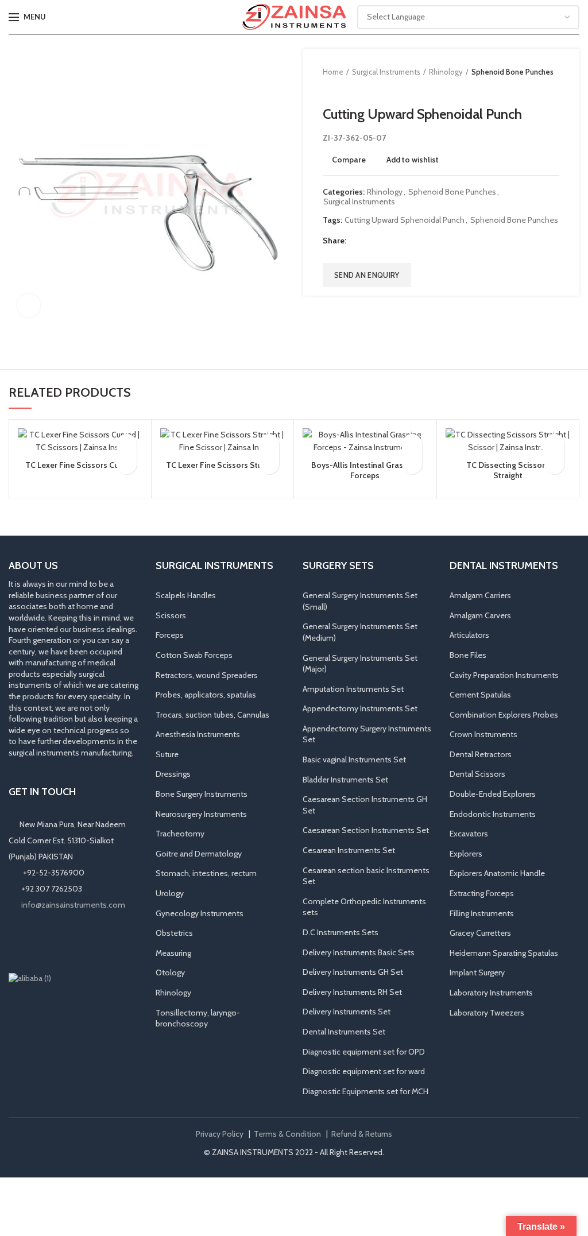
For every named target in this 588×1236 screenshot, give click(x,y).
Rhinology (446, 71)
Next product (351, 89)
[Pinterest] (385, 241)
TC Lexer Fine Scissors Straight (222, 465)
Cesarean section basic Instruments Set (366, 876)
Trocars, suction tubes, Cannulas (212, 715)
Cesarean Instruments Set (349, 850)
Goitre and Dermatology (199, 853)
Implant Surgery (477, 972)
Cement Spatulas (480, 694)
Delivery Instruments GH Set (353, 972)
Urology (170, 893)
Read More (127, 464)
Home (333, 71)
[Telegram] (414, 241)
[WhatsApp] (65, 941)
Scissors (171, 615)
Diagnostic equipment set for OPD (364, 1052)
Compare (349, 160)
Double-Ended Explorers (493, 794)
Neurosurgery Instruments (201, 814)
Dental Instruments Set (344, 1031)
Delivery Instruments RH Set (352, 992)
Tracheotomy (180, 833)
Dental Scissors (477, 774)
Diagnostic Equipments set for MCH (365, 1091)
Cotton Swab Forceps (194, 655)
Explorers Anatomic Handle (497, 873)
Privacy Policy (219, 1134)
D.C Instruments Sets (340, 932)
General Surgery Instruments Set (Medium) (360, 632)
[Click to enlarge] (28, 305)
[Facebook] (356, 241)
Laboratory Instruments (491, 992)
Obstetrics (174, 933)
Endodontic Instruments (493, 814)
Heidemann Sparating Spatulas (504, 953)
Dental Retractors (481, 754)
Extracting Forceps (482, 893)
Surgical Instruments (386, 71)
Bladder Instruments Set (345, 779)
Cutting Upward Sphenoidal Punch (405, 220)
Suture (167, 754)
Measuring (173, 953)
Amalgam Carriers (480, 595)
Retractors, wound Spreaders (207, 675)
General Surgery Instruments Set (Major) (360, 664)
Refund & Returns (361, 1134)
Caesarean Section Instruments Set (366, 830)
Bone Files (468, 655)
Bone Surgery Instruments (201, 794)
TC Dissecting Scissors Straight (507, 470)
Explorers (466, 853)
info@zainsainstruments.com (73, 905)
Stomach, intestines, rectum (206, 873)
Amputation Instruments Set (353, 689)
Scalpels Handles (186, 595)
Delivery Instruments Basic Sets (359, 952)
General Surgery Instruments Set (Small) (360, 601)
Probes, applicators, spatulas (206, 694)
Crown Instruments (483, 734)
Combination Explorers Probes (504, 715)
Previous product (328, 89)
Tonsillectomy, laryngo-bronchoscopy (198, 1018)
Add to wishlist (412, 160)
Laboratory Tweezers (487, 1013)
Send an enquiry (367, 275)
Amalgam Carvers (480, 615)
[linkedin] (399, 241)
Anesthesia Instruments (198, 734)
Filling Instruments (482, 913)
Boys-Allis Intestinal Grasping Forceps (365, 470)
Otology (170, 972)
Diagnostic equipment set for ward (364, 1071)
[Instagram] (33, 941)
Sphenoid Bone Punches (512, 71)
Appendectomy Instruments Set (360, 708)
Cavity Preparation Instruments (504, 675)
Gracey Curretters (480, 933)
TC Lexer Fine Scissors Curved (80, 465)
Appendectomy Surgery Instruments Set (367, 734)
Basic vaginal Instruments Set (354, 759)
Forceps (170, 635)
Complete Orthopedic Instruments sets (364, 907)
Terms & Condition (287, 1134)
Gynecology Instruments (199, 913)
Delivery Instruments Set (346, 1011)
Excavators (469, 833)
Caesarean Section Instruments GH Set (365, 805)
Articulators (469, 635)
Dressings (173, 774)
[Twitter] (370, 241)
